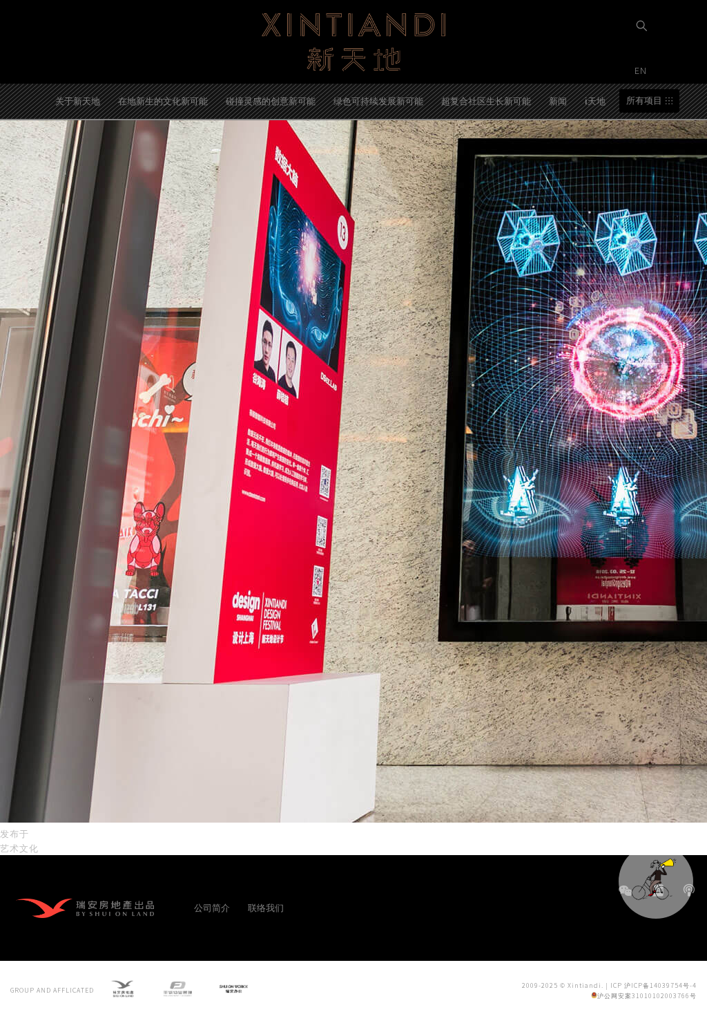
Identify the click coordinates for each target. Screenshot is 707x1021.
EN (642, 70)
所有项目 (644, 100)
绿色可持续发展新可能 (378, 100)
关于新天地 (77, 100)
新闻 (558, 100)
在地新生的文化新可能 (163, 100)
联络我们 (266, 907)
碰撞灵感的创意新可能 (271, 100)
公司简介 (212, 907)
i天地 (595, 100)
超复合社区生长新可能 (486, 100)
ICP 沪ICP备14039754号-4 (653, 985)
